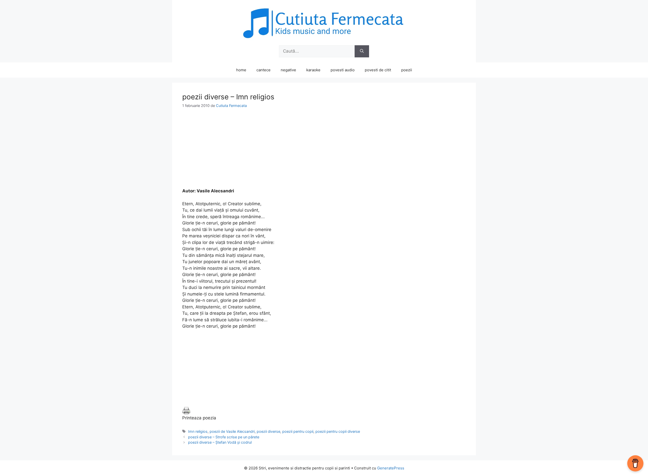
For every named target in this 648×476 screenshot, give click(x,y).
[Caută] (362, 51)
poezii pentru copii (297, 431)
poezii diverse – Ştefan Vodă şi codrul (220, 442)
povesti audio (343, 69)
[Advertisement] (324, 152)
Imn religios (198, 431)
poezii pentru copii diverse (337, 431)
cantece (263, 69)
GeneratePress (390, 468)
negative (288, 69)
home (241, 69)
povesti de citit (378, 69)
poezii (406, 69)
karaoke (313, 69)
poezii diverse (268, 431)
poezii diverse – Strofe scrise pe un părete (223, 437)
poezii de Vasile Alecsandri (232, 431)
